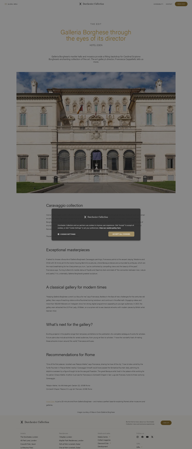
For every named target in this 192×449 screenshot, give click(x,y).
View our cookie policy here (110, 228)
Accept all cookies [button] (121, 234)
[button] (66, 234)
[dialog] (96, 224)
